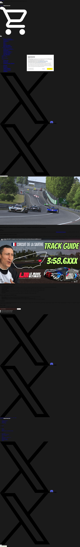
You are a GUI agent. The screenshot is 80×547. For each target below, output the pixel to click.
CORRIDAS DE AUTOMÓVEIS (7, 38)
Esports (5, 65)
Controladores (4, 55)
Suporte (3, 436)
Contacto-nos (3, 438)
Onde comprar (6, 68)
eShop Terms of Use (42, 61)
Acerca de (3, 59)
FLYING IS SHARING (5, 58)
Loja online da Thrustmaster (5, 434)
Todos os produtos (8, 39)
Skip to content (2, 0)
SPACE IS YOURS (4, 57)
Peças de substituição (4, 435)
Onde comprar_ (15, 417)
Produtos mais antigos (8, 63)
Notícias (5, 67)
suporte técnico (7, 69)
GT (4, 42)
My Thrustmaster (7, 46)
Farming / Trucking (5, 56)
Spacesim (6, 50)
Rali (5, 43)
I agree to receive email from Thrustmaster (7, 310)
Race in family (7, 45)
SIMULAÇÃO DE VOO (5, 47)
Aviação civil (7, 53)
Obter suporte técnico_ (3, 417)
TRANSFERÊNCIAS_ (9, 417)
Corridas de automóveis (5, 420)
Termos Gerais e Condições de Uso (6, 437)
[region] (40, 63)
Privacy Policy (46, 61)
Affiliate (5, 71)
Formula (6, 41)
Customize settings (3, 546)
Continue (1, 2)
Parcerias (5, 62)
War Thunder (6, 54)
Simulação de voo (4, 421)
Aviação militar (7, 51)
